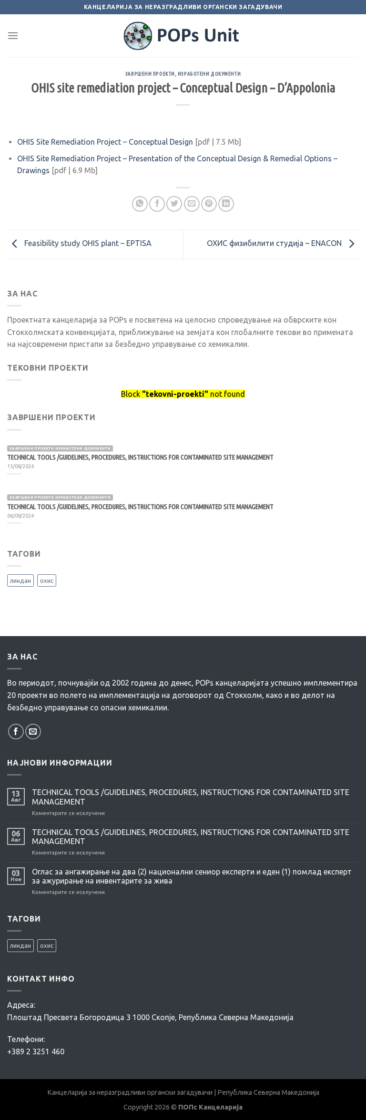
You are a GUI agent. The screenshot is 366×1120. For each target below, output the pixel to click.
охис (46, 580)
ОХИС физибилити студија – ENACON (275, 243)
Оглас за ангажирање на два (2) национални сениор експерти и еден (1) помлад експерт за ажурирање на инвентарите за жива (192, 876)
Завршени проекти (150, 74)
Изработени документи (209, 74)
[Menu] (13, 35)
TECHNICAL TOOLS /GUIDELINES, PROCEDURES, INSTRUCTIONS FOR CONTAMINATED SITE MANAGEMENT (190, 797)
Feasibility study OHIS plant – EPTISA (87, 243)
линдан (20, 580)
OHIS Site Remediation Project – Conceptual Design (105, 142)
